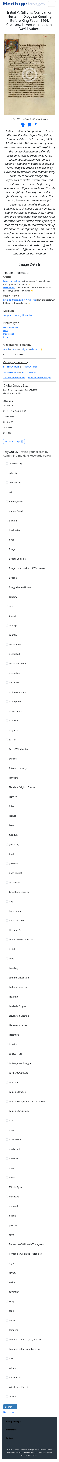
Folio (5, 330)
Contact (9, 1438)
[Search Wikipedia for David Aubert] (32, 290)
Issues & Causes (29, 366)
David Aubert (9, 287)
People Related (11, 295)
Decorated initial (11, 327)
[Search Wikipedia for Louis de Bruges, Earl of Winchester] (29, 303)
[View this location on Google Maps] (41, 349)
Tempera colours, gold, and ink (17, 315)
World (6, 349)
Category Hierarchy (15, 362)
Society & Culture (11, 366)
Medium (8, 311)
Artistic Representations (14, 377)
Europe (14, 349)
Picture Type (11, 323)
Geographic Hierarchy (17, 345)
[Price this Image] (36, 124)
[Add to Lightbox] (23, 124)
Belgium (24, 349)
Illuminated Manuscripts (39, 377)
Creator (7, 276)
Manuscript (8, 334)
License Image (12, 441)
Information (11, 1429)
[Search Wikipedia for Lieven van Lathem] (29, 284)
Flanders (35, 349)
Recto (5, 337)
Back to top (9, 1412)
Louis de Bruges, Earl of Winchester (19, 300)
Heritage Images (13, 1421)
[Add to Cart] (29, 124)
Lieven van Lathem (11, 281)
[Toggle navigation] (52, 4)
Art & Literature (28, 372)
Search (8, 1406)
